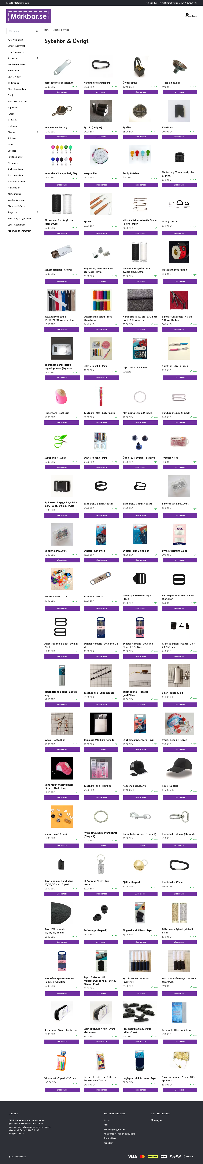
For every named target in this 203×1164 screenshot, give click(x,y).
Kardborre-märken (17, 64)
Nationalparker (15, 157)
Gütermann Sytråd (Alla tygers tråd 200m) (136, 270)
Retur (106, 1125)
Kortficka (167, 128)
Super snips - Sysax (55, 458)
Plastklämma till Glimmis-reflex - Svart (137, 1031)
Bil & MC (12, 120)
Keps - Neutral (170, 786)
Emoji (10, 95)
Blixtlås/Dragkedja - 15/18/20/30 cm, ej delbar (59, 318)
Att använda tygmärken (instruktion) (119, 1134)
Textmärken (13, 83)
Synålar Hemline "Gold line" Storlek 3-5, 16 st (138, 645)
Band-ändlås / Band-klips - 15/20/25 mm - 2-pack (59, 883)
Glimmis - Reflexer (17, 206)
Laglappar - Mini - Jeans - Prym (139, 1078)
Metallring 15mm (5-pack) (137, 413)
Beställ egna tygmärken (20, 219)
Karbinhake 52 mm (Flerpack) (178, 834)
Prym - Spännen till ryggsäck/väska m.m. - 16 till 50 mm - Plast (100, 981)
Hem (46, 30)
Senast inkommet (16, 46)
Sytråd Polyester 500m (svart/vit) (136, 980)
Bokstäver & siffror (17, 101)
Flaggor (11, 114)
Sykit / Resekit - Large (174, 740)
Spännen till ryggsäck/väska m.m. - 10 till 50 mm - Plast (60, 504)
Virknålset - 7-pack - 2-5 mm (60, 1078)
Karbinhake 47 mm (172, 882)
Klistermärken (15, 194)
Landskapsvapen (16, 52)
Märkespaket (14, 188)
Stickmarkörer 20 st (55, 597)
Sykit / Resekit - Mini (95, 366)
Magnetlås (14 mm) (55, 834)
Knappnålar (90, 174)
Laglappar (13, 126)
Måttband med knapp (174, 270)
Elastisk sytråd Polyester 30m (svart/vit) (179, 980)
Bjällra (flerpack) (132, 882)
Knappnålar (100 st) (55, 551)
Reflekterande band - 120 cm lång (60, 694)
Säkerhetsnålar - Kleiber (58, 270)
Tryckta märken (15, 175)
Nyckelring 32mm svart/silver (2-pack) (178, 174)
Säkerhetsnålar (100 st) (175, 504)
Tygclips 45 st (170, 458)
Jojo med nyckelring (55, 128)
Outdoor (12, 151)
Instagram (157, 1121)
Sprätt (87, 222)
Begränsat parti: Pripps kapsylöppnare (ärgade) (58, 367)
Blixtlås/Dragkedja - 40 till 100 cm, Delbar (177, 318)
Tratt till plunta (171, 83)
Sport (10, 145)
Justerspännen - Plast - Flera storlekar (178, 597)
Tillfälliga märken (16, 182)
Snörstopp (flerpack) (95, 931)
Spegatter (13, 212)
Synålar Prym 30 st (94, 551)
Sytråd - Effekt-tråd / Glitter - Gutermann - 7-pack (100, 1079)
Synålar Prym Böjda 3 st (136, 551)
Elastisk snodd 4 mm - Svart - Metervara (100, 1031)
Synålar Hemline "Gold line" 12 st (101, 645)
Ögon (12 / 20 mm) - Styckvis (139, 458)
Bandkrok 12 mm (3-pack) (98, 504)
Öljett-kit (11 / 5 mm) (135, 368)
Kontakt (107, 1121)
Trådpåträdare (131, 174)
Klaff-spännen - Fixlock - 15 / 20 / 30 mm (178, 645)
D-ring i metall (170, 222)
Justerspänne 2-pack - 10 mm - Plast (61, 645)
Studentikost (14, 58)
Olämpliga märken (17, 89)
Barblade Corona (93, 597)
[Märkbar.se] (29, 16)
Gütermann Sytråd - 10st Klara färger (98, 318)
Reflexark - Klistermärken (176, 1030)
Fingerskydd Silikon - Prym (137, 931)
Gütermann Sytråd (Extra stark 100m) (58, 222)
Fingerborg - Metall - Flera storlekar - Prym (98, 270)
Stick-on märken (15, 169)
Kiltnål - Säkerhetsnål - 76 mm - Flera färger (140, 222)
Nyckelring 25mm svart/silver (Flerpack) (100, 835)
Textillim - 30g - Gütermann (99, 413)
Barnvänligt (13, 71)
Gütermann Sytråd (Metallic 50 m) (178, 931)
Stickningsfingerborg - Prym (138, 740)
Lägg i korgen (62, 93)
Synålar (127, 128)
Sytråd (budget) (93, 128)
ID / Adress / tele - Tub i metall (97, 883)
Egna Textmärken (16, 225)
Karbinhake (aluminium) (97, 83)
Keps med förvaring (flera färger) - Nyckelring (58, 787)
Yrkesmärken (14, 163)
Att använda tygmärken (19, 231)
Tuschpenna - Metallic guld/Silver (135, 694)
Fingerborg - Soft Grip (56, 413)
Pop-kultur (13, 108)
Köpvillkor (108, 1143)
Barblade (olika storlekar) (59, 83)
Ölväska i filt (130, 83)
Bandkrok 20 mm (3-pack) (137, 504)
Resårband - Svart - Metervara (61, 1030)
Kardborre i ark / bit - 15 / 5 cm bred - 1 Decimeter (140, 318)
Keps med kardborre (134, 786)
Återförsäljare (110, 1139)
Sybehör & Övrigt (16, 200)
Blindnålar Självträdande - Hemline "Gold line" (59, 980)
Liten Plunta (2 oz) (173, 693)
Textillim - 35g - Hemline (97, 786)
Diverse (11, 132)
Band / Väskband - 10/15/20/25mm (54, 931)
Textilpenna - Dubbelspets (99, 693)
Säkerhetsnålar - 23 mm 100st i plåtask (179, 1079)
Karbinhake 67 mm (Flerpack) (139, 834)
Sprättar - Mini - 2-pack (175, 366)
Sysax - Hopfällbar (54, 740)
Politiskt (12, 138)
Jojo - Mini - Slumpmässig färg (61, 174)
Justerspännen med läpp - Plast (137, 597)
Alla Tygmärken (15, 40)
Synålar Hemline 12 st (174, 551)
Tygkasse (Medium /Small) (99, 740)
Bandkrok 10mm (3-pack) (176, 413)
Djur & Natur (14, 77)
